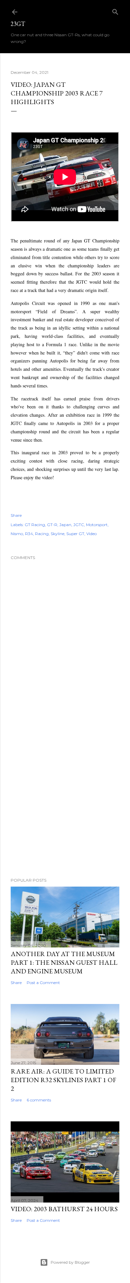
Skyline (57, 533)
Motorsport (97, 524)
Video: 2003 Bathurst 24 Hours (64, 1209)
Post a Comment (43, 982)
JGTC (78, 524)
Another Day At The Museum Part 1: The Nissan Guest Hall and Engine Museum (64, 962)
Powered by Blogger (70, 1262)
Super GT (75, 533)
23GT (18, 24)
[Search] (115, 10)
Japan (65, 524)
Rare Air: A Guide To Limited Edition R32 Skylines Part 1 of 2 (63, 1080)
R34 (29, 533)
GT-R (52, 524)
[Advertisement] (65, 796)
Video (91, 533)
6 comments (39, 1099)
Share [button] (16, 515)
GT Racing (35, 524)
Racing (42, 533)
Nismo (17, 533)
